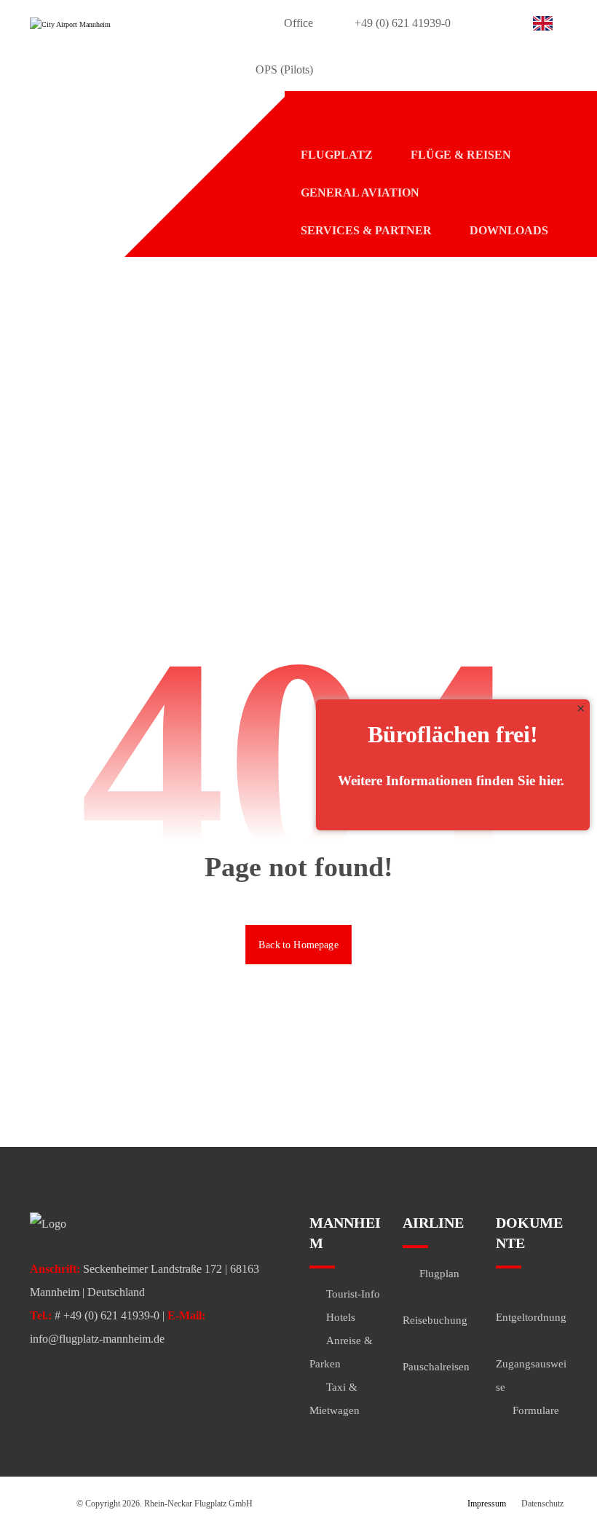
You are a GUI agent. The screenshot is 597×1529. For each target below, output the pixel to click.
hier (550, 780)
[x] (581, 708)
